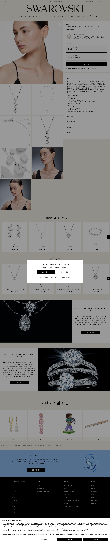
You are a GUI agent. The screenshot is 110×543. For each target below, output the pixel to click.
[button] (81, 262)
